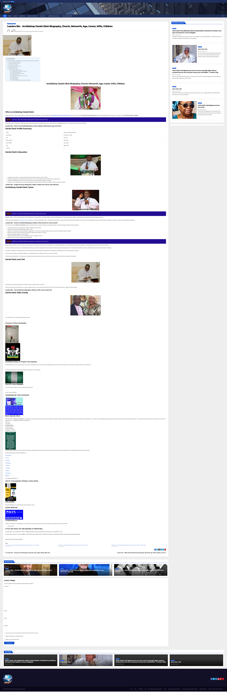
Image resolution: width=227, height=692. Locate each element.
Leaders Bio (9, 23)
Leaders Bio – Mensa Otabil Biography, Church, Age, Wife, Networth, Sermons (73, 545)
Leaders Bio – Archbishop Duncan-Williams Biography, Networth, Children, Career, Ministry (22, 545)
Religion (42, 16)
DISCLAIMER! (14, 76)
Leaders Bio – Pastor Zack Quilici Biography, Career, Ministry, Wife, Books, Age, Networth (33, 126)
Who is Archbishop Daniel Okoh (15, 62)
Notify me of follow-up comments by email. (14, 636)
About (15, 16)
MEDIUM (7, 475)
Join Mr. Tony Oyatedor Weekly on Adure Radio (19, 75)
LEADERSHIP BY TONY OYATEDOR (18, 73)
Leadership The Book (53, 16)
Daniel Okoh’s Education (13, 64)
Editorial (22, 16)
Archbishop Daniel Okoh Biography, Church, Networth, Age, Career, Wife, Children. (23, 60)
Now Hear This (202, 49)
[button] (223, 15)
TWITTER (7, 460)
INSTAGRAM (8, 455)
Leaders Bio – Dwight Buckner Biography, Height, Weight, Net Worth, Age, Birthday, (32, 184)
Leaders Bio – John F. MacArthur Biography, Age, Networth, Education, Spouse (139, 571)
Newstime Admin (9, 573)
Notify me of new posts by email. (12, 639)
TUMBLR (7, 470)
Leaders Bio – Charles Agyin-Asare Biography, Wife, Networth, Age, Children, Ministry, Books (128, 545)
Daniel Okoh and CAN (13, 67)
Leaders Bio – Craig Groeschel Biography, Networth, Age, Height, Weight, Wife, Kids (28, 552)
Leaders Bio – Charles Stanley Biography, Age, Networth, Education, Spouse (28, 571)
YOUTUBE (7, 468)
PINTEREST (8, 473)
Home (9, 16)
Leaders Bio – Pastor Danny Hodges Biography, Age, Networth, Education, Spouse (81, 571)
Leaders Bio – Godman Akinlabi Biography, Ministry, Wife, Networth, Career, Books (31, 223)
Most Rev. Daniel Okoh (39, 31)
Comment (6, 586)
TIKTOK (7, 457)
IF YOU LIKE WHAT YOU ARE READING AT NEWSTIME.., (22, 80)
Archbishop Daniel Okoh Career (15, 66)
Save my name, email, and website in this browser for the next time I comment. (22, 632)
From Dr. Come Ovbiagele (16, 72)
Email (5, 618)
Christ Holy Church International (28, 31)
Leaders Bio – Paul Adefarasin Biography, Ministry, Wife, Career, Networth (28, 290)
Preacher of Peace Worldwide (17, 70)
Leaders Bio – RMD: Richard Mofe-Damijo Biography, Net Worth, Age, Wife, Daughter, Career (141, 552)
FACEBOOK (8, 463)
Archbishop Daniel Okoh (17, 31)
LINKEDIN (7, 465)
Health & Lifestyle (33, 16)
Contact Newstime (67, 16)
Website (6, 625)
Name (5, 610)
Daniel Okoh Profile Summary (14, 63)
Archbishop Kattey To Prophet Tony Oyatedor (19, 71)
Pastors (14, 23)
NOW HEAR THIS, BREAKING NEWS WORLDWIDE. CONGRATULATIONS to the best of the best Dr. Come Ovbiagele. (30, 661)
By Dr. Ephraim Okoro (15, 74)
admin (14, 29)
